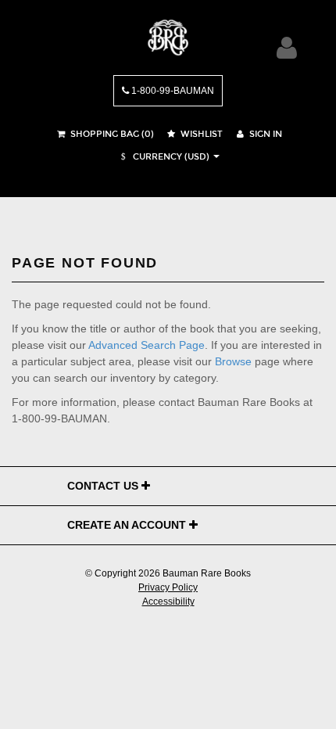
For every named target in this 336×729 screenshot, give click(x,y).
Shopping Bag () (111, 134)
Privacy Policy (168, 587)
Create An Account (128, 525)
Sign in (264, 134)
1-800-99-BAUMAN (171, 90)
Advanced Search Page (146, 345)
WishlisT (200, 134)
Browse (233, 361)
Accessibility (168, 601)
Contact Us (104, 485)
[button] (163, 157)
